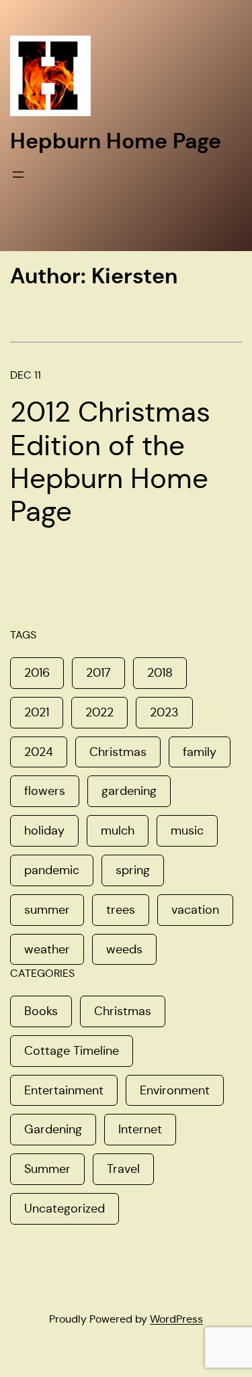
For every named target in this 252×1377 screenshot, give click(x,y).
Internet (140, 1129)
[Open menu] (18, 175)
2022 (99, 712)
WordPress (176, 1319)
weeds (124, 949)
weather (47, 949)
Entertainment (63, 1090)
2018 (160, 672)
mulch (117, 830)
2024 (38, 752)
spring (133, 870)
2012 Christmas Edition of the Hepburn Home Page (110, 461)
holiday (44, 830)
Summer (47, 1168)
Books (41, 1011)
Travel (123, 1168)
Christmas (117, 752)
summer (47, 909)
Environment (175, 1090)
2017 (98, 672)
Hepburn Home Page (115, 141)
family (199, 752)
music (187, 830)
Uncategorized (64, 1208)
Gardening (53, 1129)
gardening (129, 791)
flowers (44, 791)
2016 (37, 672)
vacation (195, 909)
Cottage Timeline (71, 1050)
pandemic (51, 870)
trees (120, 909)
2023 (164, 712)
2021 (36, 712)
